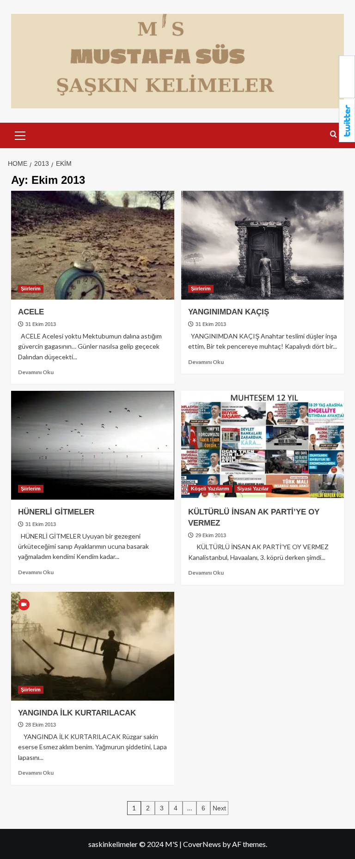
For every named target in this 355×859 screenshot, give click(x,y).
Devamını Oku (36, 372)
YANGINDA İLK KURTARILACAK (77, 713)
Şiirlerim (31, 288)
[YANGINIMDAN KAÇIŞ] (262, 245)
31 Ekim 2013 (40, 324)
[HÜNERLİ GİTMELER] (92, 445)
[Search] (333, 134)
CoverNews (202, 844)
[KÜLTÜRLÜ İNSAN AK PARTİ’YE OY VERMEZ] (262, 445)
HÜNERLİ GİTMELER (56, 512)
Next (219, 808)
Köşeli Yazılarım (210, 488)
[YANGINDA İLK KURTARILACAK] (92, 646)
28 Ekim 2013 (40, 724)
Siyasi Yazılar (253, 488)
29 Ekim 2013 (210, 535)
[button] (20, 134)
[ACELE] (92, 245)
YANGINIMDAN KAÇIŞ (228, 311)
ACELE (31, 311)
